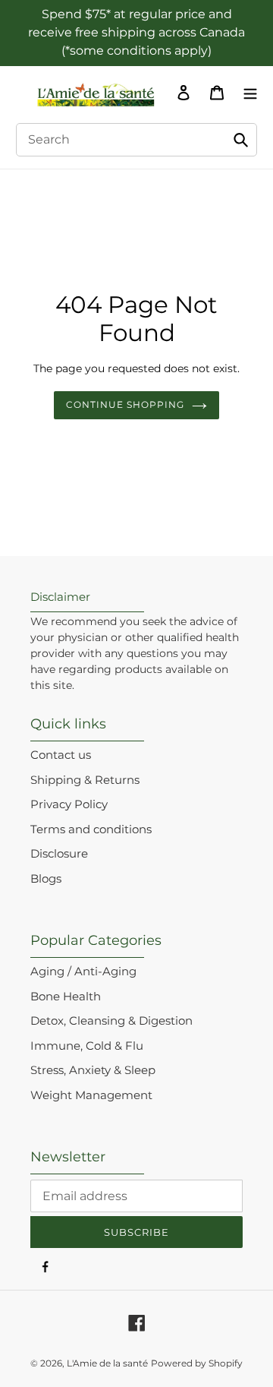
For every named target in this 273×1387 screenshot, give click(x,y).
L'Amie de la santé (107, 1363)
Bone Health (65, 996)
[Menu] (246, 93)
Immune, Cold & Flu (86, 1045)
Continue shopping (125, 404)
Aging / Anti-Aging (83, 971)
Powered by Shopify (197, 1363)
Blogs (45, 878)
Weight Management (91, 1095)
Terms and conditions (91, 829)
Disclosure (59, 853)
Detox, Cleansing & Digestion (111, 1020)
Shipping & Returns (85, 779)
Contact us (60, 754)
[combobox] (136, 139)
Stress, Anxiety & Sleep (92, 1070)
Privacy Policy (69, 804)
